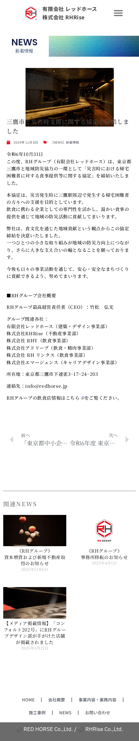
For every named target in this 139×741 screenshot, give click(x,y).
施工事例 (37, 712)
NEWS (65, 712)
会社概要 (56, 700)
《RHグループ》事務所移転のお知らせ (104, 553)
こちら (73, 397)
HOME (28, 700)
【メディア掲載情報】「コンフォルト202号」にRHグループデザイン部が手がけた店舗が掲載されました (35, 632)
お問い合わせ (97, 712)
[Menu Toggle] (118, 13)
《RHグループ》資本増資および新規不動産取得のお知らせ (35, 556)
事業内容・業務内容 (97, 700)
